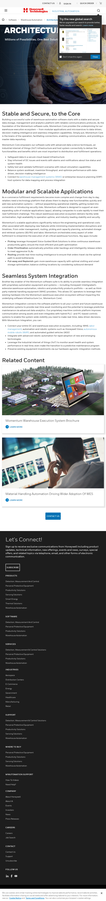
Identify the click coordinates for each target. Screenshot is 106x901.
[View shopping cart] (100, 3)
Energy (9, 688)
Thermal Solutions (14, 603)
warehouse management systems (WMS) (40, 176)
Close (95, 57)
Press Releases (12, 819)
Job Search (10, 837)
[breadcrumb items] (3, 19)
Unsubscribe (11, 860)
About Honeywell (13, 797)
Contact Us (53, 516)
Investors (10, 810)
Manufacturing (12, 702)
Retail (8, 706)
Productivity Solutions (15, 590)
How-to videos (12, 780)
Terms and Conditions (35, 898)
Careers (9, 833)
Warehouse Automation (16, 608)
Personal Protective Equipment (20, 586)
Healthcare (11, 697)
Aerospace (10, 675)
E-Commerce (12, 684)
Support (9, 856)
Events (9, 805)
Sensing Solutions (14, 594)
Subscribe (13, 567)
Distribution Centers (15, 679)
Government (11, 693)
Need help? (11, 784)
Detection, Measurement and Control (22, 581)
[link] (53, 389)
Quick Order (87, 3)
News (8, 814)
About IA (9, 801)
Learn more (88, 25)
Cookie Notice (15, 898)
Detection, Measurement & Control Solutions (26, 650)
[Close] (102, 893)
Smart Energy (12, 599)
